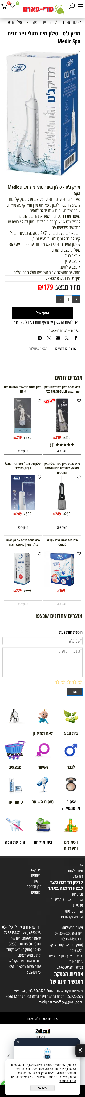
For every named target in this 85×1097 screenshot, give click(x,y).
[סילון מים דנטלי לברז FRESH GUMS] (62, 585)
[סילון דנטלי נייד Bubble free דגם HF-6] (22, 432)
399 (28, 514)
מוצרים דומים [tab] (65, 348)
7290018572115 (58, 278)
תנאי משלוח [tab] (38, 348)
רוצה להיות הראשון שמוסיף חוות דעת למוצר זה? (46, 322)
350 (68, 437)
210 (19, 437)
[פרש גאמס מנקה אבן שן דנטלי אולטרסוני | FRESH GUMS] (23, 585)
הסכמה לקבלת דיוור (71, 916)
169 (62, 590)
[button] (62, 451)
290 (28, 437)
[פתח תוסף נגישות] (80, 1050)
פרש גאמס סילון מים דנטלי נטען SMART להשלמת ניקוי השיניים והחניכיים (62, 468)
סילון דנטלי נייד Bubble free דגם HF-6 (22, 389)
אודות (80, 865)
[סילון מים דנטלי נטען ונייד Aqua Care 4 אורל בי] (23, 508)
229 (19, 590)
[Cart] (4, 6)
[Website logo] (42, 9)
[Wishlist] (13, 6)
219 (58, 437)
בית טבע (78, 876)
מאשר (42, 1088)
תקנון (37, 881)
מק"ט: (75, 278)
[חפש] (72, 6)
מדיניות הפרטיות (68, 1081)
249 (58, 514)
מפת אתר (77, 894)
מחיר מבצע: (66, 287)
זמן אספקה (34, 886)
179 (48, 287)
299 (68, 514)
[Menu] (80, 6)
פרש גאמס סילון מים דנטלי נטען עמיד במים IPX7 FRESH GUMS (62, 389)
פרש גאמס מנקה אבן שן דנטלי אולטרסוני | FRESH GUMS (23, 542)
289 (28, 590)
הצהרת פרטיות (74, 911)
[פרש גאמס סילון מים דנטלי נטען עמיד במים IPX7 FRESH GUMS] (62, 432)
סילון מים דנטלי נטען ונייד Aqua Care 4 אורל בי (23, 465)
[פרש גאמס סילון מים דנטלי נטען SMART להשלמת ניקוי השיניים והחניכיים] (62, 508)
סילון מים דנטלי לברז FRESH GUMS (62, 542)
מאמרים (36, 875)
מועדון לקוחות (74, 870)
